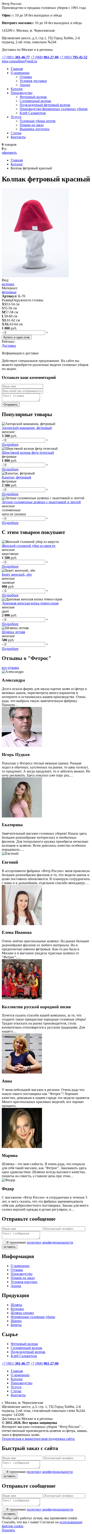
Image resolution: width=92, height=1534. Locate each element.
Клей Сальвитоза (33, 113)
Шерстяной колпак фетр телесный (28, 452)
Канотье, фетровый (16, 477)
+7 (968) (45, 57)
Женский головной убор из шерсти (28, 546)
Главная (17, 69)
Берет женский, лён (17, 574)
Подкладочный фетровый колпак (45, 105)
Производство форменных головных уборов (54, 109)
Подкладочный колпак (28, 1352)
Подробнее (10, 444)
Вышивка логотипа (34, 129)
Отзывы (26, 77)
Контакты (18, 137)
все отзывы (10, 667)
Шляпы (16, 1305)
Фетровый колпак (33, 97)
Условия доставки (33, 81)
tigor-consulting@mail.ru (19, 61)
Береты (16, 1325)
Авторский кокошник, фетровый (27, 428)
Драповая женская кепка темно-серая (30, 603)
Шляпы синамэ (22, 1313)
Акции (25, 85)
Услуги (16, 117)
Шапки (16, 1321)
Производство (21, 93)
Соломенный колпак (35, 101)
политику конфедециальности (50, 1472)
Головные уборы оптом (37, 121)
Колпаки (17, 1309)
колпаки (8, 284)
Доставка (9, 345)
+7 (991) (16, 57)
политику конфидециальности (50, 1242)
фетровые (9, 292)
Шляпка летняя (13, 632)
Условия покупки (24, 1282)
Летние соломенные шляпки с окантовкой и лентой (41, 502)
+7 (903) (73, 57)
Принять (8, 1530)
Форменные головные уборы (33, 1317)
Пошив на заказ (32, 125)
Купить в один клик (17, 337)
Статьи (16, 133)
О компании (20, 73)
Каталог (17, 89)
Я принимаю (39, 1242)
